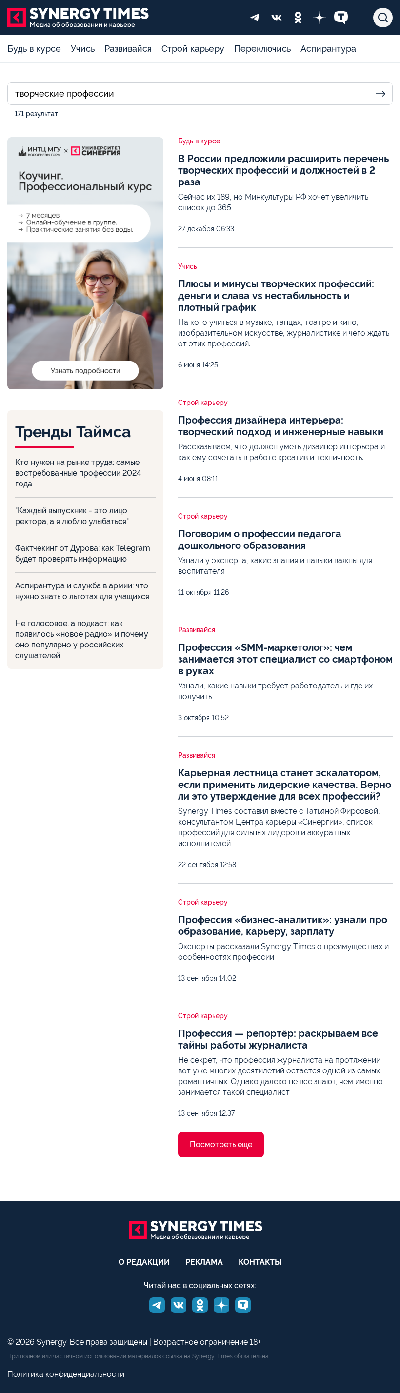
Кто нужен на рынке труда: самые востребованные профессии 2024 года (78, 473)
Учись (83, 48)
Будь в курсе (34, 48)
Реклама (204, 1262)
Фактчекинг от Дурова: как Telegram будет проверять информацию (82, 554)
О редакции (144, 1262)
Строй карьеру (192, 48)
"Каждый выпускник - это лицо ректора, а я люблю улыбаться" (72, 516)
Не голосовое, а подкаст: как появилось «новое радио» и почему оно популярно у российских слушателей (81, 639)
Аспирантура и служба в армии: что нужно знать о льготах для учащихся (82, 591)
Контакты (260, 1262)
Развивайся (128, 48)
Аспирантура (328, 48)
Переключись (262, 48)
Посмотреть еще (221, 1144)
